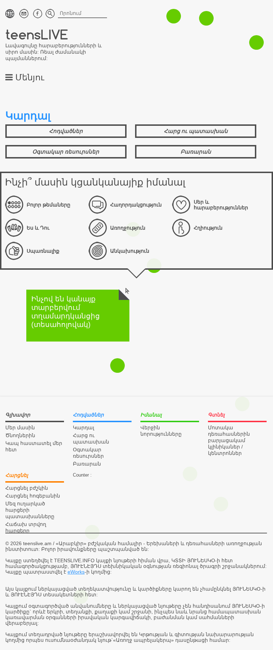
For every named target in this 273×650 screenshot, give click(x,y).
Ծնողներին (20, 435)
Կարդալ (83, 427)
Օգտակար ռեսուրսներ (65, 152)
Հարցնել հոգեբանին (32, 496)
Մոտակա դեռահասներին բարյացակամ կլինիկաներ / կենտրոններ (229, 440)
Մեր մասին (20, 427)
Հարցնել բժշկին (26, 488)
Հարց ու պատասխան (196, 131)
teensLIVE (36, 34)
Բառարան (196, 152)
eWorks (76, 572)
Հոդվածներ (66, 131)
